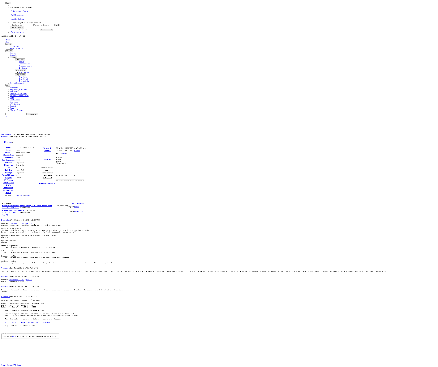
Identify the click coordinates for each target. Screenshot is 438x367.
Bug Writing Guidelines (18, 89)
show (64, 153)
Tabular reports (24, 64)
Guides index (15, 100)
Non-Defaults (24, 81)
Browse (13, 53)
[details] (29, 223)
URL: (8, 185)
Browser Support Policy (18, 94)
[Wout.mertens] (61, 163)
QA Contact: (8, 180)
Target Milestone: (8, 175)
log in (14, 336)
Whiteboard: (8, 188)
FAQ (12, 98)
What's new (14, 92)
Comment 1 (5, 268)
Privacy (3, 365)
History (77, 151)
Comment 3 (5, 286)
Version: (8, 163)
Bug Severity (24, 79)
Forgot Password (17, 27)
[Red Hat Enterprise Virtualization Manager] (70, 180)
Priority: (8, 170)
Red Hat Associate (17, 15)
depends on (20, 195)
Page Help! (14, 87)
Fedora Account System (19, 11)
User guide (14, 102)
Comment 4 (5, 297)
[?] (6, 116)
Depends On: (8, 190)
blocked (28, 195)
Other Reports (20, 70)
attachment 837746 (16, 223)
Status (8, 147)
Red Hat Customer (17, 19)
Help (7, 85)
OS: (8, 168)
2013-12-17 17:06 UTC (10, 212)
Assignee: (8, 178)
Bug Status (23, 77)
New (7, 42)
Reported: (47, 148)
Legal (12, 108)
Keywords (8, 142)
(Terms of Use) (77, 203)
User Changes (24, 72)
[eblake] (61, 161)
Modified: (47, 151)
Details (76, 207)
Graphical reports (25, 66)
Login (8, 3)
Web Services (15, 104)
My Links (9, 51)
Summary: (4, 136)
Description (5, 220)
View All (5, 215)
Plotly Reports (20, 75)
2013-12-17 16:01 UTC (10, 208)
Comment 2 (5, 276)
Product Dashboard (17, 83)
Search (8, 44)
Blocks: (8, 193)
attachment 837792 (16, 280)
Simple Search (15, 46)
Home (7, 40)
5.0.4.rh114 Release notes (19, 96)
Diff (82, 211)
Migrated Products (16, 110)
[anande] (61, 159)
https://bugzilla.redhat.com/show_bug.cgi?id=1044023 (28, 322)
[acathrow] (61, 157)
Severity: (8, 173)
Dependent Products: (47, 183)
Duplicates (23, 68)
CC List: (47, 159)
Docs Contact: (8, 183)
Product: (8, 152)
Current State (20, 59)
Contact (13, 106)
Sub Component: (8, 160)
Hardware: (8, 165)
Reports (13, 57)
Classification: (8, 155)
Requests (13, 55)
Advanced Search (16, 48)
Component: (8, 157)
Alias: (8, 150)
